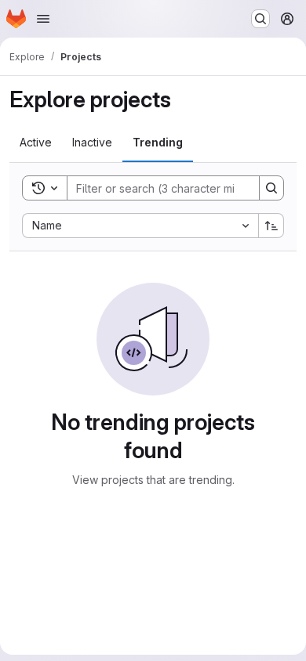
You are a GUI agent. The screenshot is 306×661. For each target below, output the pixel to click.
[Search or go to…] (260, 18)
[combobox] (140, 225)
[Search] (271, 187)
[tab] (35, 142)
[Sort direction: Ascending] (271, 225)
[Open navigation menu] (43, 18)
